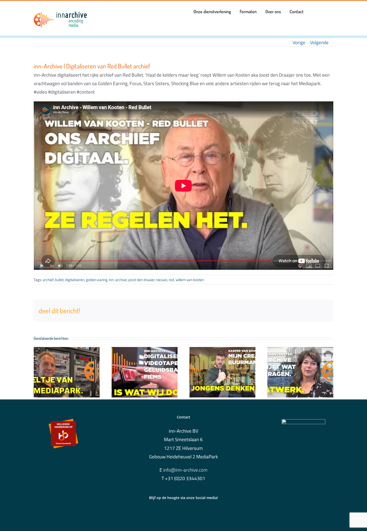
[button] (314, 11)
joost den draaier (141, 280)
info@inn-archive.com (185, 469)
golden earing (96, 280)
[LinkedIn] (183, 512)
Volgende (319, 42)
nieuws (161, 280)
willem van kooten (190, 280)
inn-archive (118, 280)
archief (48, 280)
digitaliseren (74, 280)
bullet (59, 280)
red (171, 280)
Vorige (299, 42)
